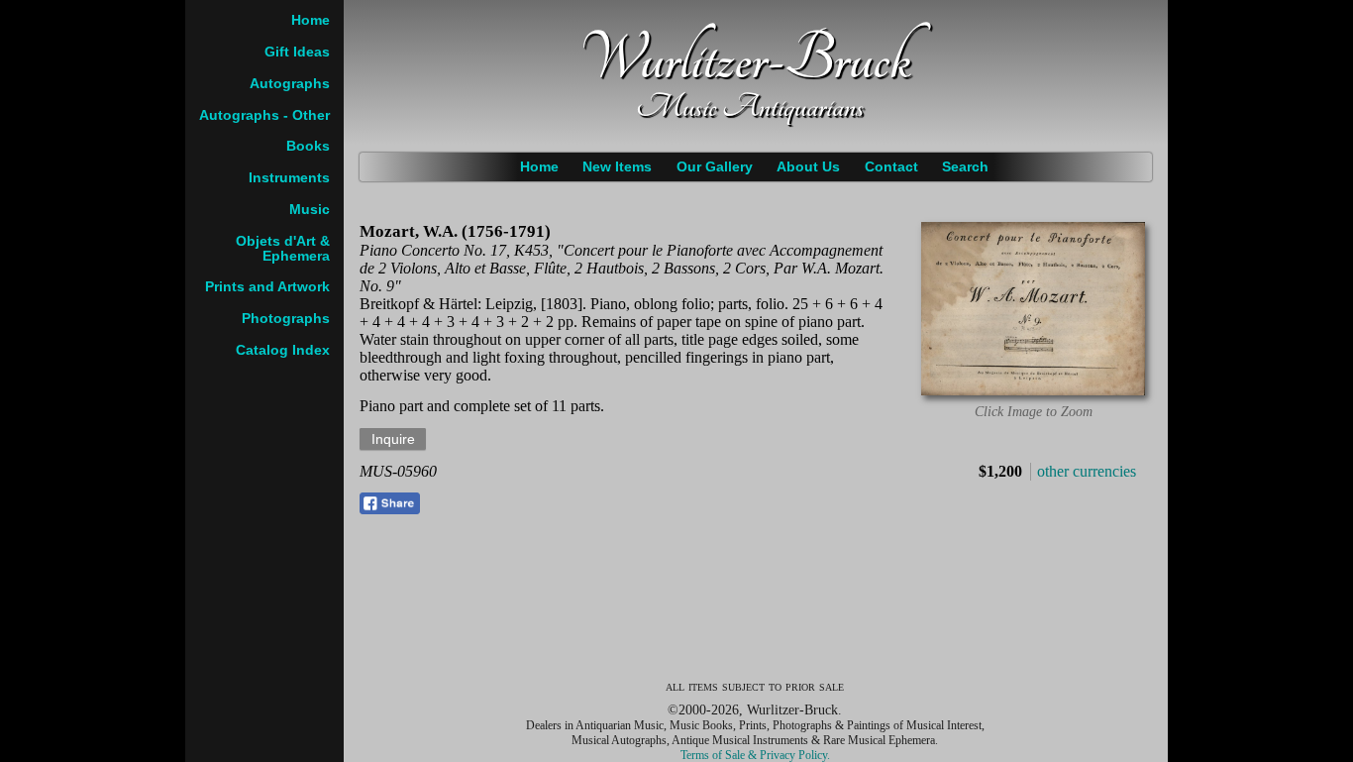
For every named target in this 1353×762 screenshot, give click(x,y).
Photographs (286, 318)
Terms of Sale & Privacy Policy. (755, 755)
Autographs (290, 83)
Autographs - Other (264, 115)
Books (308, 146)
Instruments (289, 177)
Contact (891, 167)
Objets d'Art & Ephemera (283, 249)
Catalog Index (283, 350)
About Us (808, 167)
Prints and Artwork (267, 286)
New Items (617, 167)
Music (309, 209)
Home (539, 167)
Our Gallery (714, 167)
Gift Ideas (297, 52)
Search (965, 167)
